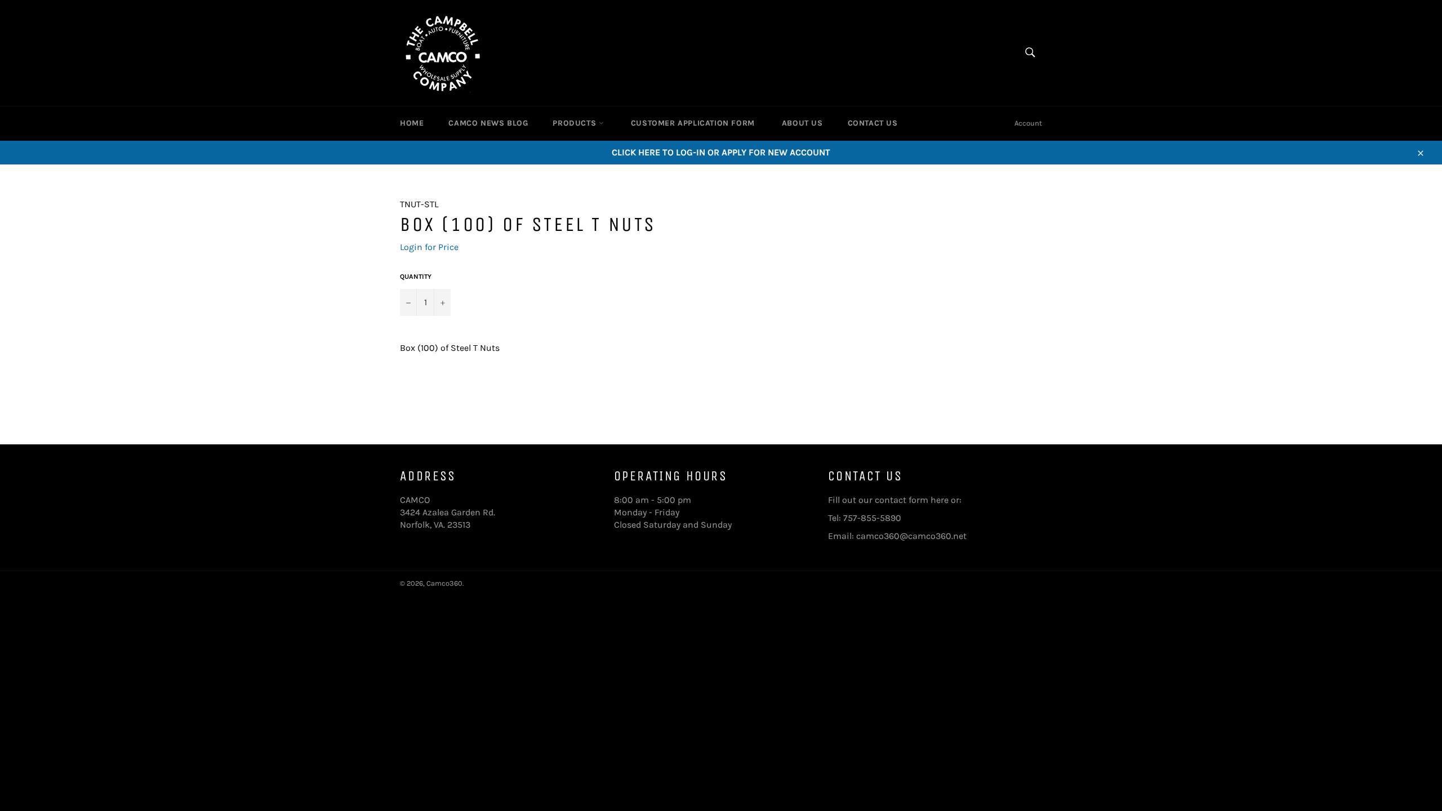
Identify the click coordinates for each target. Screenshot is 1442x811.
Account (1028, 123)
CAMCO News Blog (488, 123)
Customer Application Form (693, 123)
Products (575, 123)
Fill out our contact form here (888, 499)
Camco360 (444, 583)
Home (412, 123)
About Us (802, 123)
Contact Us (873, 123)
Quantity (415, 276)
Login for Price (429, 247)
